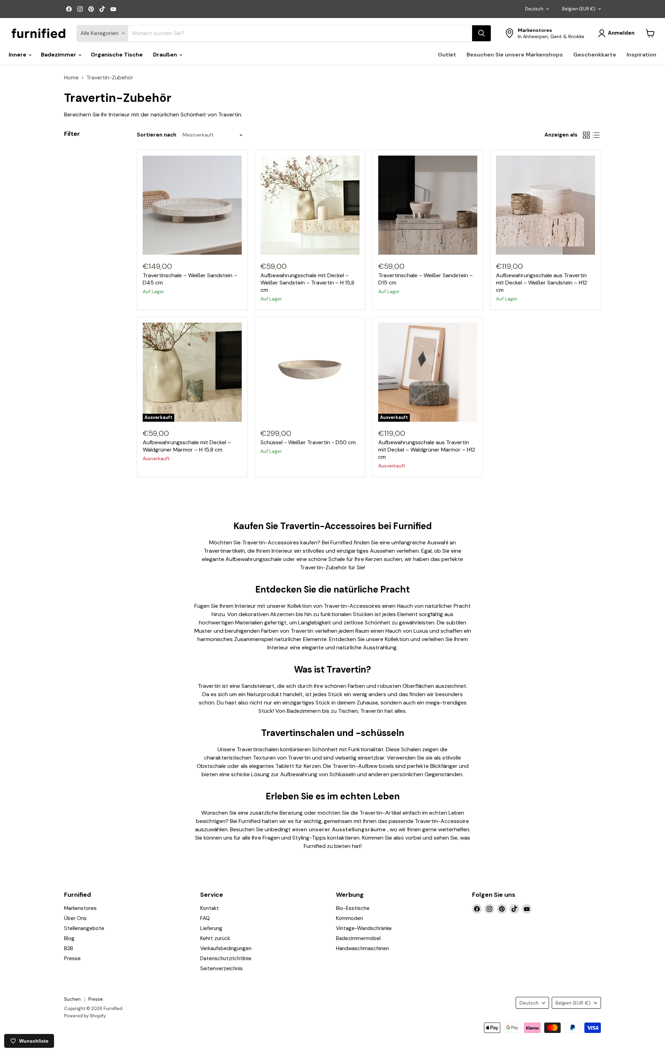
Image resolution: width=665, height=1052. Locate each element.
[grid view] (586, 135)
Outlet (447, 54)
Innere (18, 54)
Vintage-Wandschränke (364, 928)
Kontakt (209, 908)
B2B (68, 948)
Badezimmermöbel (358, 938)
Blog (69, 938)
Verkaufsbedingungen (225, 948)
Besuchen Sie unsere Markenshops (515, 54)
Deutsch (534, 9)
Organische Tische (117, 54)
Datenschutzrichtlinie (225, 958)
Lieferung (211, 928)
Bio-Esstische (353, 908)
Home (71, 77)
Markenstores (80, 908)
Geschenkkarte (594, 54)
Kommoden (349, 918)
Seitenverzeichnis (221, 968)
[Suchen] (481, 33)
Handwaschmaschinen (362, 948)
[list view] (596, 135)
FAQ (205, 918)
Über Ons (75, 918)
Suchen (72, 999)
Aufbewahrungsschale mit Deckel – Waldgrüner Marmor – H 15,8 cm (187, 446)
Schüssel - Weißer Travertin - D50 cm (308, 442)
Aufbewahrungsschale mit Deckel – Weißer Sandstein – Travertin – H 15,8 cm (307, 282)
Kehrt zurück (215, 938)
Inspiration (641, 54)
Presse (72, 958)
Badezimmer (59, 54)
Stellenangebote (84, 928)
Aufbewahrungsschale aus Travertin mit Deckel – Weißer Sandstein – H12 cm (541, 282)
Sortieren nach (156, 135)
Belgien (578, 9)
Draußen (165, 54)
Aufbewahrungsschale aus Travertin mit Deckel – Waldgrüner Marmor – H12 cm (426, 450)
